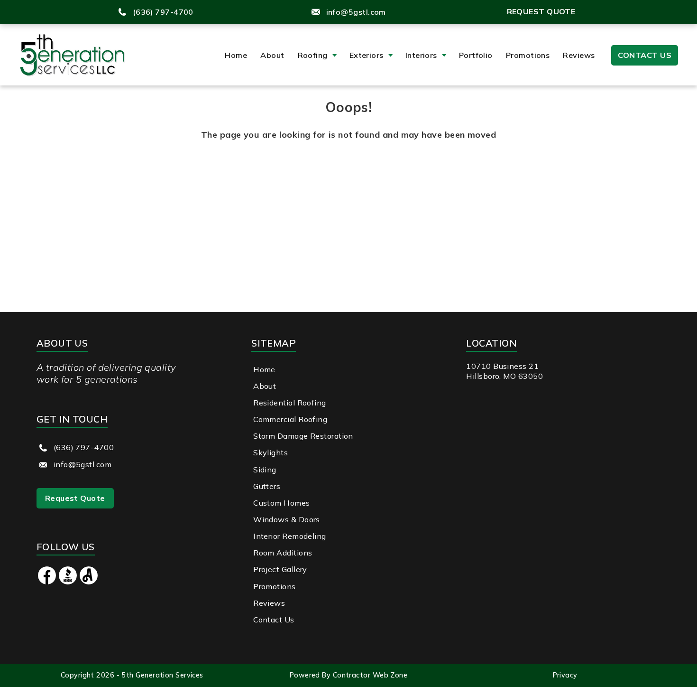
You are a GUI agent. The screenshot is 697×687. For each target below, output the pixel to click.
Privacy (565, 675)
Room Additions (282, 552)
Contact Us (645, 55)
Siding (264, 469)
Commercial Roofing (290, 419)
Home (236, 55)
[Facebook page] (47, 582)
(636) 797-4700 (163, 12)
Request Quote (541, 11)
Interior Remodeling (289, 536)
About (272, 55)
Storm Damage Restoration (303, 436)
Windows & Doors (286, 519)
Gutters (266, 486)
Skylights (270, 452)
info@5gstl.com (356, 12)
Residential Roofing (289, 402)
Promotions (528, 55)
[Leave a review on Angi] (88, 582)
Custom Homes (281, 503)
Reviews (579, 55)
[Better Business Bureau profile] (67, 582)
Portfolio (476, 55)
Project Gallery (280, 569)
